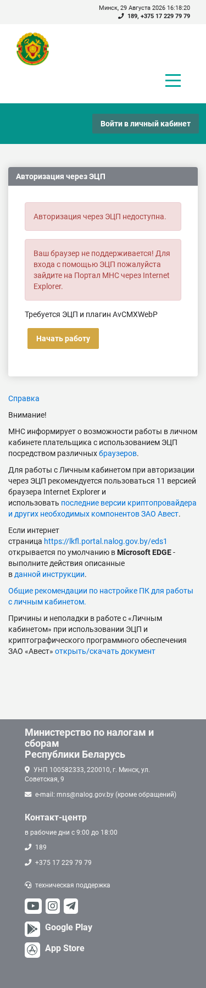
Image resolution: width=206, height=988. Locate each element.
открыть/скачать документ (105, 651)
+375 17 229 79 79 (165, 16)
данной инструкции (49, 574)
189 (132, 16)
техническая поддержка (72, 885)
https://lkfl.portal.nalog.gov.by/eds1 (106, 541)
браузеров (118, 453)
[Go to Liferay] (37, 48)
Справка (24, 398)
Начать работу (63, 338)
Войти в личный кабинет (146, 123)
